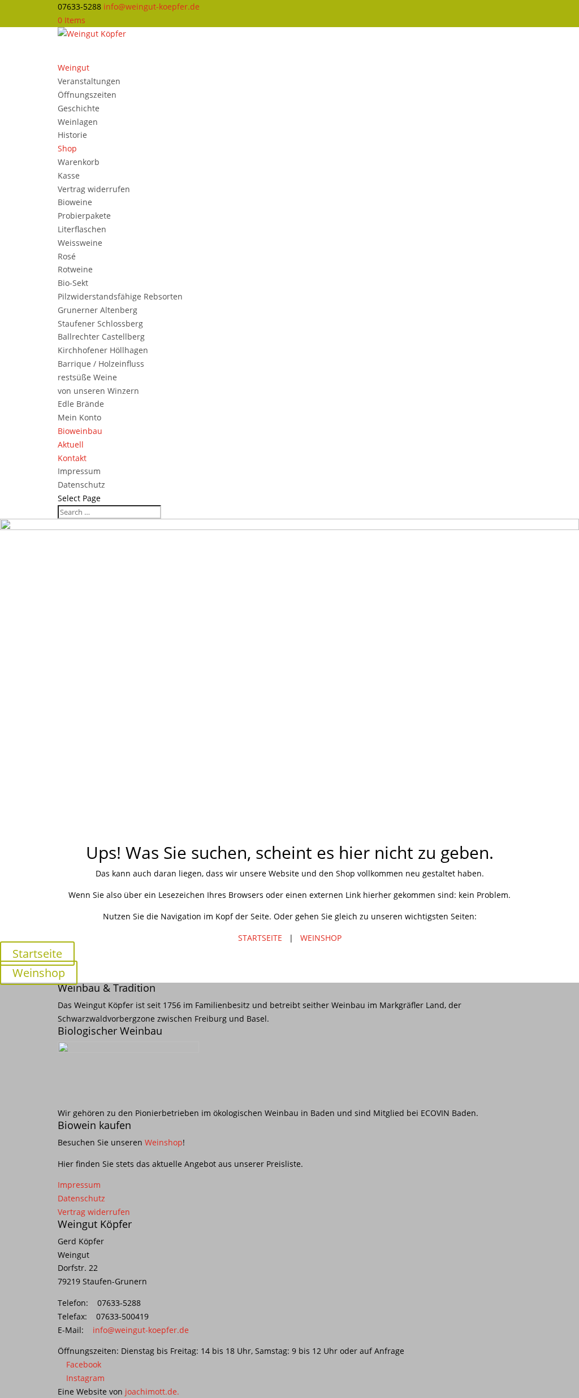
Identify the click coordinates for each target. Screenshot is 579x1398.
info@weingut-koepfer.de (141, 1330)
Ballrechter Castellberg (101, 336)
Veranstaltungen (89, 81)
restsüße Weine (87, 377)
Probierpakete (84, 215)
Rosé (67, 256)
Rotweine (75, 269)
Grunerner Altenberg (97, 310)
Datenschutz (81, 484)
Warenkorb (79, 162)
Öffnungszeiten (87, 94)
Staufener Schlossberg (100, 323)
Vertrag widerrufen (94, 189)
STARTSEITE (260, 937)
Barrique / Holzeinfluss (101, 363)
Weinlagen (78, 121)
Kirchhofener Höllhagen (103, 350)
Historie (72, 134)
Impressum (79, 471)
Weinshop (38, 972)
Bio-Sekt (73, 282)
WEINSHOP (321, 937)
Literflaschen (82, 229)
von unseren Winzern (98, 390)
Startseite (37, 953)
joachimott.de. (152, 1391)
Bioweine (75, 202)
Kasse (69, 175)
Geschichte (79, 108)
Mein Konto (79, 417)
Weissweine (80, 242)
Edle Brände (81, 403)
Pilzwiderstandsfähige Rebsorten (120, 296)
